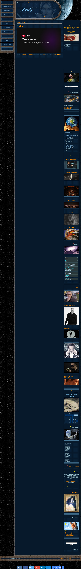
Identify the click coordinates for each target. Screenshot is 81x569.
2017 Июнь (67, 460)
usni (44, 54)
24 (76, 421)
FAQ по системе (68, 534)
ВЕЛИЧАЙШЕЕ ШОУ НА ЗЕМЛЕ (71, 139)
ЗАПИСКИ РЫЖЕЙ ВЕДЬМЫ (71, 149)
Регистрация (46, 16)
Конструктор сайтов (64, 558)
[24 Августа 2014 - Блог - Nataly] (53, 567)
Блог (43, 16)
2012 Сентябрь (68, 443)
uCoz (70, 558)
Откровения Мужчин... (71, 159)
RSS (29, 2)
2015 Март (67, 457)
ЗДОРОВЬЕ (71, 227)
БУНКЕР (71, 212)
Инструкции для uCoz (69, 535)
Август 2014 (71, 413)
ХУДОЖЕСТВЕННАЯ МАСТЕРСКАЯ (27, 54)
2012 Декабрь (67, 447)
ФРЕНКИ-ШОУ (67, 360)
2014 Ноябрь (67, 456)
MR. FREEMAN (68, 137)
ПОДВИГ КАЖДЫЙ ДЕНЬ (69, 305)
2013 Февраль (67, 449)
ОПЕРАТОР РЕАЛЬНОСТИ (70, 145)
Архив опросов (74, 481)
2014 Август (67, 455)
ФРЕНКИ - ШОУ (68, 142)
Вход (51, 16)
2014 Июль (67, 454)
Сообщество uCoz (69, 533)
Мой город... (71, 200)
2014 (22, 22)
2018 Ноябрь (67, 461)
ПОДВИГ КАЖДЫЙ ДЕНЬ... (70, 135)
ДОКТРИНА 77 (68, 132)
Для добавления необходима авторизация (71, 281)
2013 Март (67, 450)
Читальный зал (71, 184)
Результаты (68, 481)
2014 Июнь (67, 453)
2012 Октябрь (67, 444)
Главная (39, 16)
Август (25, 22)
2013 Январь (67, 448)
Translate (75, 88)
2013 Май (67, 451)
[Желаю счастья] (70, 492)
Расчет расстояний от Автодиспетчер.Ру (68, 108)
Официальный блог (69, 532)
